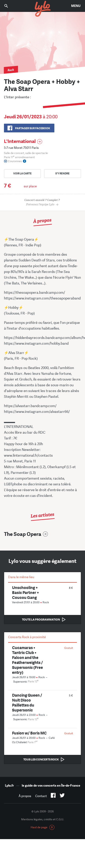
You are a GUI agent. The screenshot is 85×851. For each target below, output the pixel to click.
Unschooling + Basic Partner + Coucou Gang (25, 592)
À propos (25, 796)
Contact (41, 796)
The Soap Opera (22, 534)
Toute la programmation (41, 619)
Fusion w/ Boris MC (29, 733)
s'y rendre (62, 173)
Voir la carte (22, 173)
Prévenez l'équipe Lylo (42, 202)
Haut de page (39, 827)
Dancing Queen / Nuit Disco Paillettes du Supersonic (27, 702)
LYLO (42, 9)
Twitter (62, 796)
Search (9, 6)
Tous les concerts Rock (41, 759)
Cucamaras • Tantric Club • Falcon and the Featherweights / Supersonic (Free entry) (27, 660)
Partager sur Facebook (32, 128)
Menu (75, 6)
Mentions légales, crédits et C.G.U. (42, 819)
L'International (20, 141)
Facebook (53, 796)
